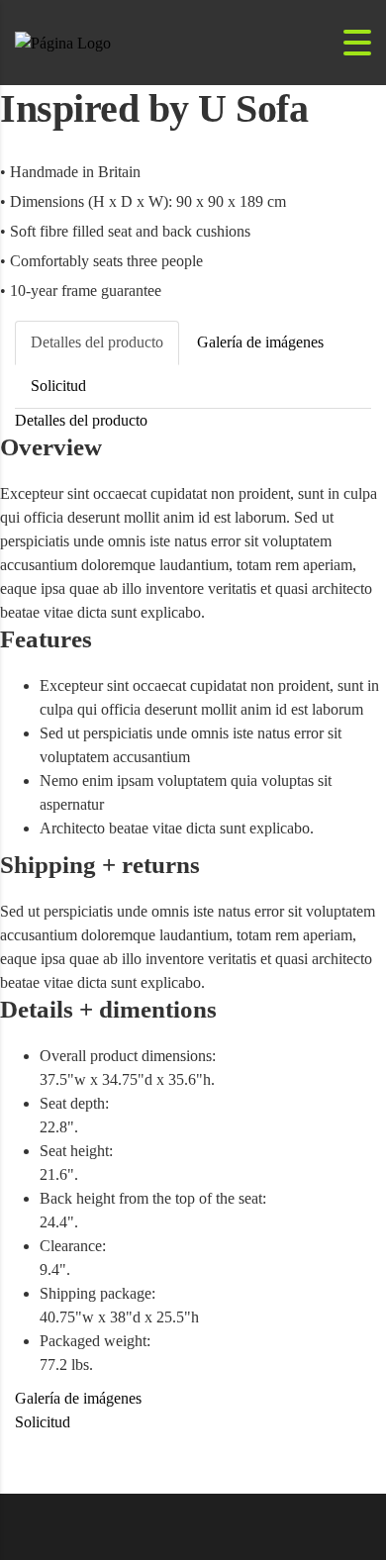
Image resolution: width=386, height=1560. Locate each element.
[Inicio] (63, 41)
